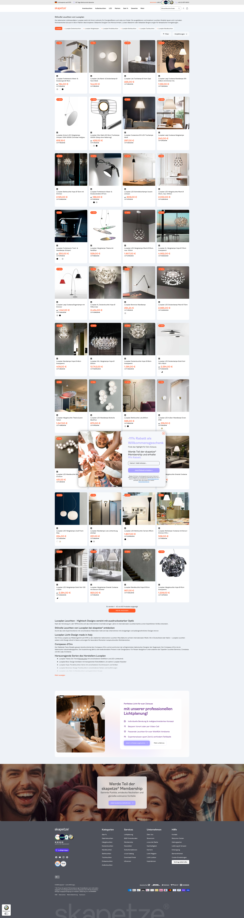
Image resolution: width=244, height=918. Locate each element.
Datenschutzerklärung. (143, 481)
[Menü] (9, 905)
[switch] (6, 913)
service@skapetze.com (153, 479)
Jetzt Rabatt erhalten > (144, 470)
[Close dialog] (163, 433)
